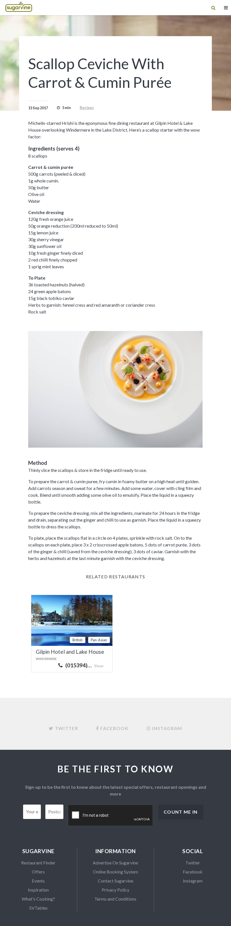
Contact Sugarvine (115, 880)
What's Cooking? (38, 898)
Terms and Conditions (115, 898)
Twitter (192, 862)
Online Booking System (115, 871)
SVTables (38, 907)
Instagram (193, 880)
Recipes (87, 107)
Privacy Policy (115, 889)
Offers (38, 871)
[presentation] (111, 816)
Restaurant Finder (38, 862)
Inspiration (38, 889)
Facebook (193, 871)
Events (38, 880)
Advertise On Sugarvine (115, 862)
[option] (115, 389)
